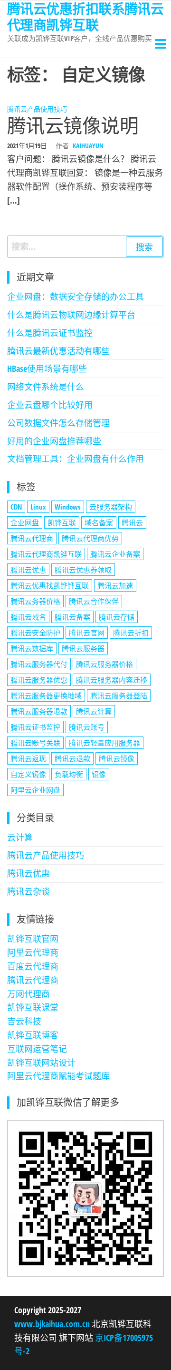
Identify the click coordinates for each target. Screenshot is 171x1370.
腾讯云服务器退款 (38, 711)
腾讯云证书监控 (35, 727)
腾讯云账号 (86, 727)
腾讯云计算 (94, 711)
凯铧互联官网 (32, 938)
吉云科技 (24, 1021)
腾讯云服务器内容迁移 (111, 680)
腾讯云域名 (28, 617)
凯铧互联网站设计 (41, 1062)
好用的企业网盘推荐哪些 (54, 441)
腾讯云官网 (86, 632)
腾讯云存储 (116, 617)
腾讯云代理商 (31, 538)
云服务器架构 (110, 506)
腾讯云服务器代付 (38, 664)
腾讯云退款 (72, 758)
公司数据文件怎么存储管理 (58, 423)
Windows (68, 506)
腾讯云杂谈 (28, 891)
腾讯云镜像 (116, 758)
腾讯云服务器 (83, 648)
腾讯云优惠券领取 (83, 569)
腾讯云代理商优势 (90, 538)
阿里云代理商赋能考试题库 (58, 1076)
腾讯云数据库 (31, 648)
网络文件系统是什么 (45, 386)
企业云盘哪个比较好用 (50, 404)
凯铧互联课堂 (32, 1007)
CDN (16, 506)
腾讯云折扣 (131, 632)
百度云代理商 (32, 966)
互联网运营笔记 (37, 1048)
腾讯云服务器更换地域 (46, 695)
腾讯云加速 (115, 585)
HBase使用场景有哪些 (47, 368)
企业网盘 (24, 522)
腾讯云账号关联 (35, 742)
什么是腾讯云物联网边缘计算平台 (71, 314)
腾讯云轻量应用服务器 (104, 742)
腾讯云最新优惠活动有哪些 (58, 351)
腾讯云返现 (28, 758)
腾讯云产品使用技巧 (37, 108)
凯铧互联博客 (32, 1035)
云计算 (20, 837)
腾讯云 (132, 522)
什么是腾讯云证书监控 (50, 332)
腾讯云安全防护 (35, 632)
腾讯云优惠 (28, 569)
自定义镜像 (28, 774)
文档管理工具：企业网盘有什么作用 (75, 458)
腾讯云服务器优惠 (38, 680)
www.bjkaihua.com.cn (53, 1323)
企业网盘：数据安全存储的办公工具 (75, 296)
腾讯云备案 (72, 617)
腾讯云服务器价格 (104, 664)
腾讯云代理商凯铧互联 (46, 554)
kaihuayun (88, 145)
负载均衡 (69, 774)
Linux (38, 506)
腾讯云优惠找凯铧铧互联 (49, 585)
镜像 (99, 774)
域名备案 (99, 522)
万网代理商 (28, 994)
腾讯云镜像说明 (72, 125)
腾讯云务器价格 (35, 601)
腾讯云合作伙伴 (94, 601)
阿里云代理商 (32, 952)
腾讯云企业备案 (115, 554)
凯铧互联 (62, 522)
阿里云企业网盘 (35, 790)
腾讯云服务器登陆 (118, 695)
